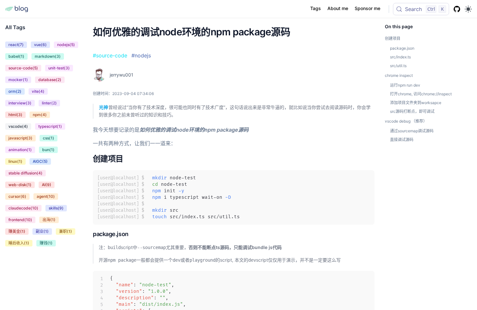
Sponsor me (367, 8)
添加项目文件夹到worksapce (415, 102)
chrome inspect (399, 75)
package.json (110, 234)
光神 (103, 107)
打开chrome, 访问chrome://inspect (421, 93)
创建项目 (108, 158)
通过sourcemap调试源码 (412, 130)
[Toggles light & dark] (468, 9)
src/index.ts (400, 56)
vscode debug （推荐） (406, 121)
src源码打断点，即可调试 (412, 111)
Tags (315, 8)
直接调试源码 (401, 139)
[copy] (366, 216)
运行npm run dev (405, 85)
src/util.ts (398, 65)
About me (337, 8)
